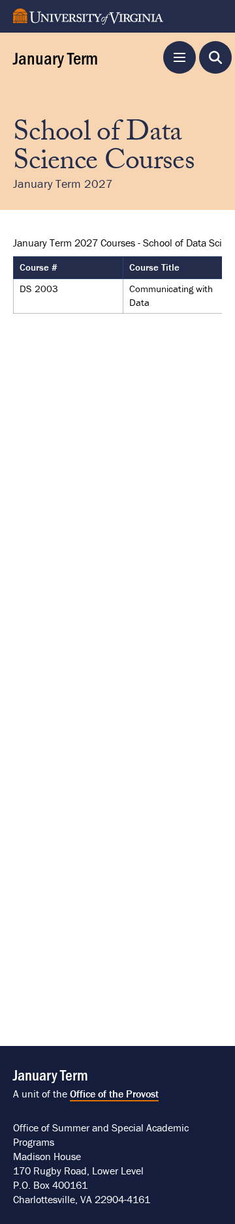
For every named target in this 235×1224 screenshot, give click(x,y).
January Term (55, 57)
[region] (117, 272)
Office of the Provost (114, 1093)
